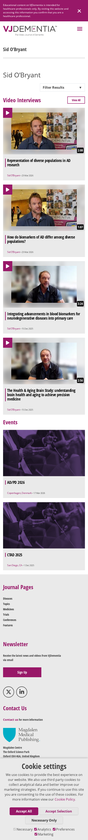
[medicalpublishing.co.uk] (21, 735)
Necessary (25, 829)
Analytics (44, 829)
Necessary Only (44, 820)
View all (76, 100)
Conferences (9, 620)
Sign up (22, 672)
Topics (6, 604)
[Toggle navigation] (79, 29)
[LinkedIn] (21, 692)
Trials (6, 614)
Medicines (8, 609)
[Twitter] (8, 692)
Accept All (24, 811)
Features (8, 625)
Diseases (7, 598)
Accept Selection (58, 811)
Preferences (65, 829)
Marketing (45, 834)
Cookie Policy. (65, 799)
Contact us (10, 720)
